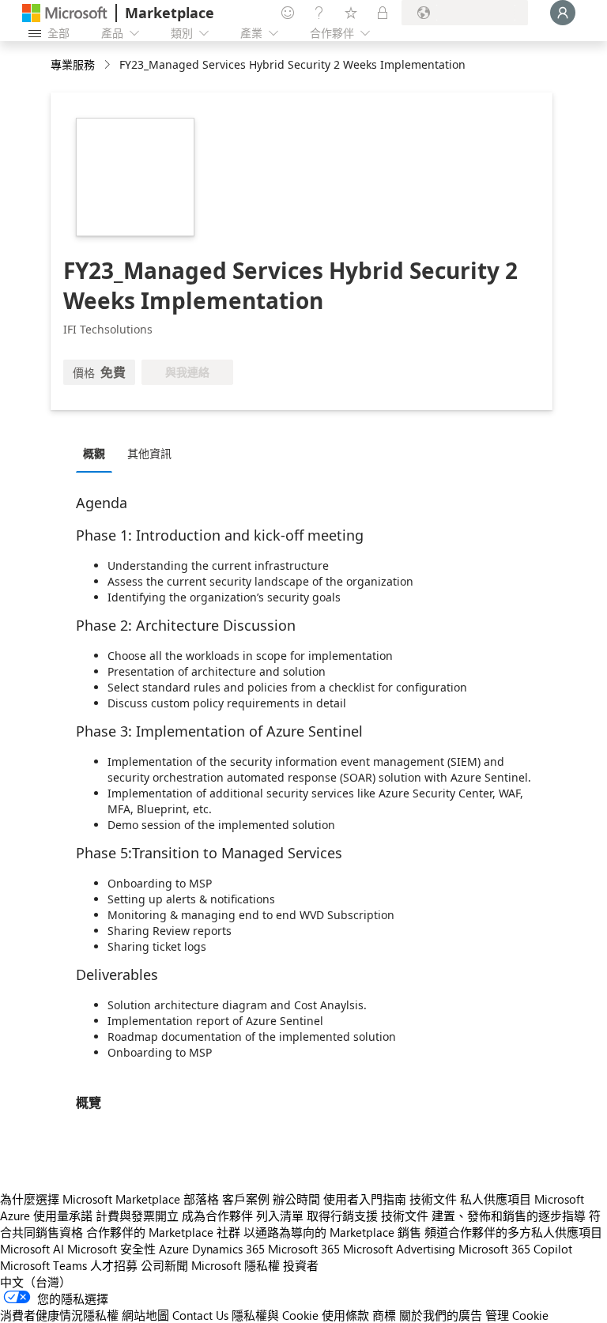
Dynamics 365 (228, 1249)
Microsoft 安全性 (111, 1249)
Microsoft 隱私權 (235, 1265)
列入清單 (280, 1215)
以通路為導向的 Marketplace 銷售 (332, 1232)
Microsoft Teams (43, 1265)
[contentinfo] (109, 65)
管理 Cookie (517, 1315)
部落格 (201, 1199)
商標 (384, 1315)
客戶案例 (246, 1199)
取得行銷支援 (342, 1215)
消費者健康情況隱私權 (59, 1315)
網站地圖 (145, 1315)
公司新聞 (164, 1265)
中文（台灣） (35, 1282)
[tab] (98, 452)
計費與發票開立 (137, 1215)
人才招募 (114, 1265)
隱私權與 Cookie (275, 1315)
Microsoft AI (32, 1249)
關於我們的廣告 (440, 1315)
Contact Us (200, 1315)
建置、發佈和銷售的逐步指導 (509, 1215)
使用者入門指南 (364, 1199)
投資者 (301, 1265)
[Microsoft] (64, 13)
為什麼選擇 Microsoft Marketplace (90, 1199)
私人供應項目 (495, 1199)
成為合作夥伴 (217, 1215)
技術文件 (433, 1199)
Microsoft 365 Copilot (515, 1249)
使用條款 (345, 1315)
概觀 (94, 453)
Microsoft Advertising (399, 1249)
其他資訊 (149, 453)
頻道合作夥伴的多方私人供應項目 (513, 1232)
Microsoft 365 (304, 1249)
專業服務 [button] (73, 64)
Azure (174, 1249)
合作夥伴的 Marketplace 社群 (163, 1232)
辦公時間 (296, 1199)
